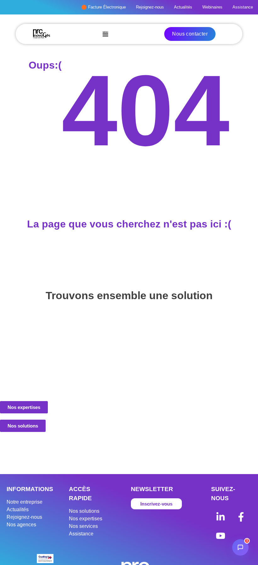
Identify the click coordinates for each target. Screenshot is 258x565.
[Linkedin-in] (220, 516)
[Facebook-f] (241, 516)
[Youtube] (220, 535)
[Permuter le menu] (105, 34)
